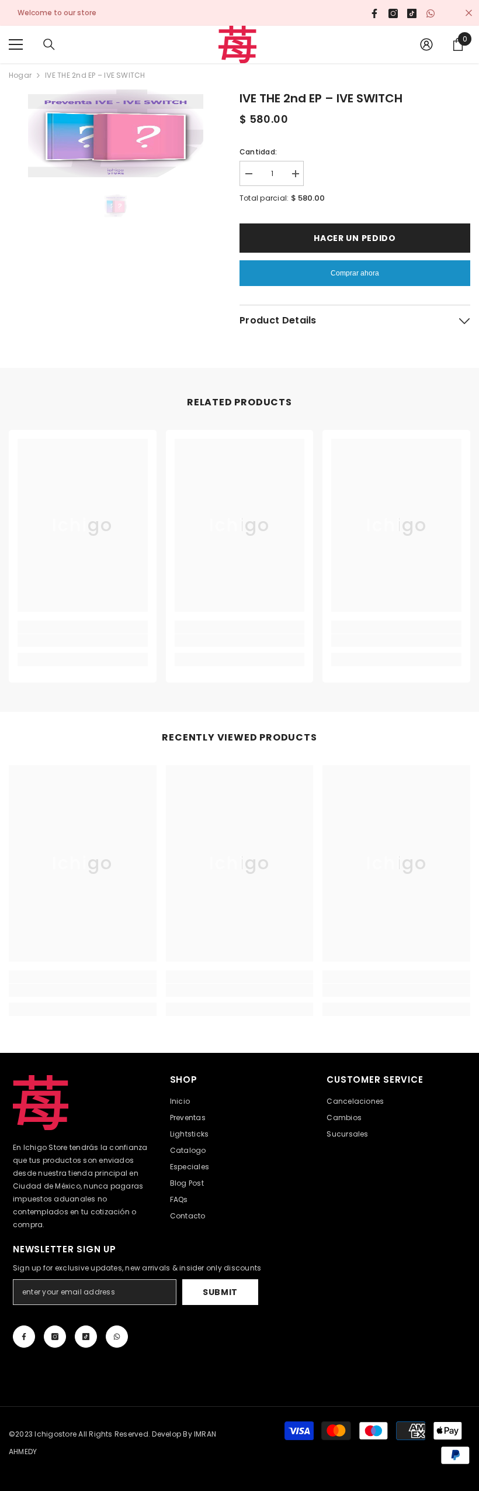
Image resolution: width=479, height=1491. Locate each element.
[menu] (16, 44)
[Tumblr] (86, 1336)
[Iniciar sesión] (426, 44)
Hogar (20, 75)
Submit (220, 1292)
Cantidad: (258, 152)
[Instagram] (55, 1336)
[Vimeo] (117, 1336)
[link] (83, 640)
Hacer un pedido (355, 238)
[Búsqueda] (49, 44)
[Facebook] (24, 1336)
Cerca (468, 13)
